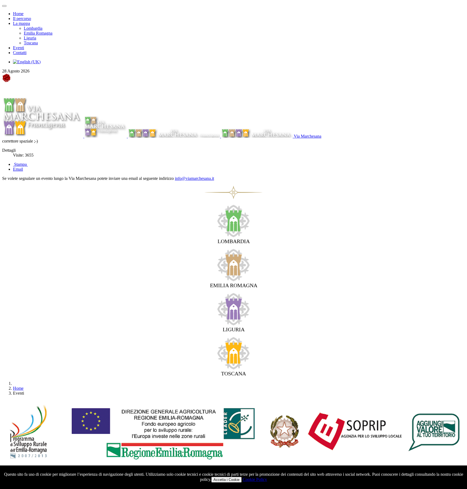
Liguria (30, 38)
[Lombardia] (233, 235)
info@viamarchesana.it (194, 178)
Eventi (18, 47)
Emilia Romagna (38, 33)
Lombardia (33, 28)
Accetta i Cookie (226, 480)
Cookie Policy (255, 479)
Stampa (20, 164)
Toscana (31, 43)
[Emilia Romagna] (233, 279)
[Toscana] (233, 368)
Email (18, 169)
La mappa (21, 23)
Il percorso (22, 18)
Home (18, 13)
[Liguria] (233, 324)
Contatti (19, 52)
